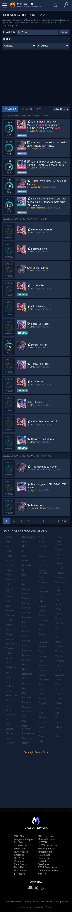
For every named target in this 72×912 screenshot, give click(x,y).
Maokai (26, 706)
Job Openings (61, 901)
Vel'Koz (59, 622)
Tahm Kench (58, 543)
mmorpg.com (45, 851)
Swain (42, 736)
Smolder (43, 722)
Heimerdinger (29, 536)
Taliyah (59, 549)
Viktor (58, 641)
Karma (25, 602)
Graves (9, 733)
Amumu (10, 565)
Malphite (26, 697)
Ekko (8, 676)
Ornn (41, 587)
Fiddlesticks (11, 695)
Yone (58, 684)
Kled (24, 645)
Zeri (57, 717)
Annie (8, 574)
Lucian (25, 683)
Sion (41, 707)
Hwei (24, 541)
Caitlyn (9, 634)
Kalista (25, 598)
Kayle (25, 621)
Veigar (58, 618)
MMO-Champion (46, 848)
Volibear (59, 651)
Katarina (26, 617)
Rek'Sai (42, 624)
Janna (25, 560)
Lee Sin (26, 659)
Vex (57, 627)
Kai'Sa (25, 593)
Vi (56, 632)
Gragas (9, 728)
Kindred (26, 640)
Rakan (42, 615)
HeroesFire (20, 870)
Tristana (59, 572)
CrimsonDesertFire (48, 870)
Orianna (43, 582)
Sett (41, 684)
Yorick (58, 689)
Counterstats (21, 845)
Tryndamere (61, 582)
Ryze (41, 660)
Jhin (24, 579)
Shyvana (43, 698)
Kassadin (26, 612)
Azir (8, 601)
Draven (9, 671)
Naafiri (25, 742)
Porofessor (20, 842)
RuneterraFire (21, 851)
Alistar (9, 555)
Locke (25, 678)
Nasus (42, 541)
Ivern (24, 555)
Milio (24, 721)
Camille (9, 638)
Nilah (41, 560)
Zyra (57, 736)
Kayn (24, 626)
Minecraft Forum (46, 839)
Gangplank (11, 714)
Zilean (58, 726)
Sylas (41, 740)
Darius (9, 657)
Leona (25, 664)
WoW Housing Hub (48, 845)
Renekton (43, 641)
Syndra (59, 536)
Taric (58, 558)
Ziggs (58, 722)
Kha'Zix (26, 636)
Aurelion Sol (10, 590)
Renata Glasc (42, 636)
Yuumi (58, 698)
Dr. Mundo (11, 667)
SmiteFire (19, 855)
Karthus (26, 607)
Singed (42, 703)
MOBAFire (19, 836)
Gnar (8, 723)
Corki (8, 653)
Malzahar (27, 702)
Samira (42, 665)
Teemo (59, 563)
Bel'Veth (10, 610)
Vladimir (59, 646)
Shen (41, 693)
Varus (58, 608)
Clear (64, 32)
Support (39, 906)
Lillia (24, 669)
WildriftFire (19, 848)
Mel (24, 716)
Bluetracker (44, 855)
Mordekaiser (28, 733)
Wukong (59, 660)
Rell (40, 629)
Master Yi (27, 711)
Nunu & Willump (43, 571)
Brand (9, 620)
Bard (8, 605)
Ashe (8, 584)
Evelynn (9, 686)
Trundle (59, 577)
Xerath (58, 670)
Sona (41, 726)
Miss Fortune (26, 727)
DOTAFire (19, 858)
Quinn (42, 610)
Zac (57, 707)
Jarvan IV (26, 565)
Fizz (7, 705)
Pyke (41, 601)
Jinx (24, 584)
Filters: (7, 39)
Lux (24, 692)
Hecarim (10, 742)
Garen (9, 719)
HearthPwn (43, 858)
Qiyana (42, 605)
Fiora (8, 700)
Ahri (8, 541)
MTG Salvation (46, 836)
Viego (58, 637)
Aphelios (10, 579)
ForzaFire (19, 867)
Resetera (19, 861)
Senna (42, 674)
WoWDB (42, 842)
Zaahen (59, 703)
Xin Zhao (59, 674)
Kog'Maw (27, 650)
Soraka (42, 731)
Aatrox (9, 536)
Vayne (58, 613)
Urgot (58, 604)
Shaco (42, 689)
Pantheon (44, 591)
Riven (41, 651)
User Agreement (12, 901)
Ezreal (9, 690)
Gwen (8, 738)
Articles (49, 906)
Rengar (42, 646)
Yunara (59, 693)
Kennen (26, 631)
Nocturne (43, 565)
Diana (9, 662)
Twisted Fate (59, 588)
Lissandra (27, 673)
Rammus (43, 620)
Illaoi (24, 546)
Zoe (57, 731)
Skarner (43, 717)
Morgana (27, 738)
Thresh (59, 568)
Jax (23, 569)
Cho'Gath (10, 648)
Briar (8, 629)
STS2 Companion (47, 867)
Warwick (59, 656)
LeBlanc (26, 654)
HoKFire (42, 873)
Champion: (9, 32)
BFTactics (19, 873)
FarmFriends (21, 864)
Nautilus (43, 546)
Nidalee (43, 555)
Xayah (58, 665)
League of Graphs (23, 839)
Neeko (42, 551)
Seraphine (44, 679)
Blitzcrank (11, 615)
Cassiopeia (11, 643)
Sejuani (42, 670)
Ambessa (10, 560)
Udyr (57, 599)
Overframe (43, 864)
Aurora (9, 596)
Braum (9, 624)
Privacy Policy (31, 901)
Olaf (41, 577)
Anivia (9, 569)
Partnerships (25, 906)
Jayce (25, 574)
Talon (58, 554)
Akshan (9, 551)
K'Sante (26, 588)
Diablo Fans (44, 861)
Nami (41, 536)
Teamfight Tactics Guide (36, 752)
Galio (8, 709)
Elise (8, 681)
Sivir (41, 712)
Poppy (42, 596)
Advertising (46, 901)
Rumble (43, 656)
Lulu (24, 687)
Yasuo (58, 679)
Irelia (24, 551)
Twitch (58, 594)
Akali (8, 546)
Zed (57, 712)
